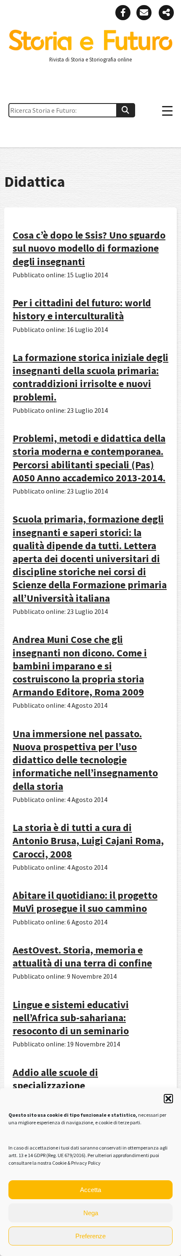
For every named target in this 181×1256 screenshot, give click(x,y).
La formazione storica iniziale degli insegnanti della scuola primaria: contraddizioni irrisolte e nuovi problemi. (90, 377)
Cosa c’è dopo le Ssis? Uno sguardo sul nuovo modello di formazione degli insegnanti (89, 248)
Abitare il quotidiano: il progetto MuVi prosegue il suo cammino (85, 902)
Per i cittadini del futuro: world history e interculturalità (82, 309)
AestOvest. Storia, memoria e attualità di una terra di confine (82, 956)
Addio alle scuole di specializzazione (55, 1079)
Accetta (90, 1189)
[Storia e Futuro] (90, 48)
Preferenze (90, 1236)
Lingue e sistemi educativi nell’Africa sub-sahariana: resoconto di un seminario (71, 1017)
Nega (90, 1212)
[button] (168, 1098)
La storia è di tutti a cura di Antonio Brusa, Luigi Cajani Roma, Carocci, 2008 (88, 840)
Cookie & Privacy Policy (76, 1163)
